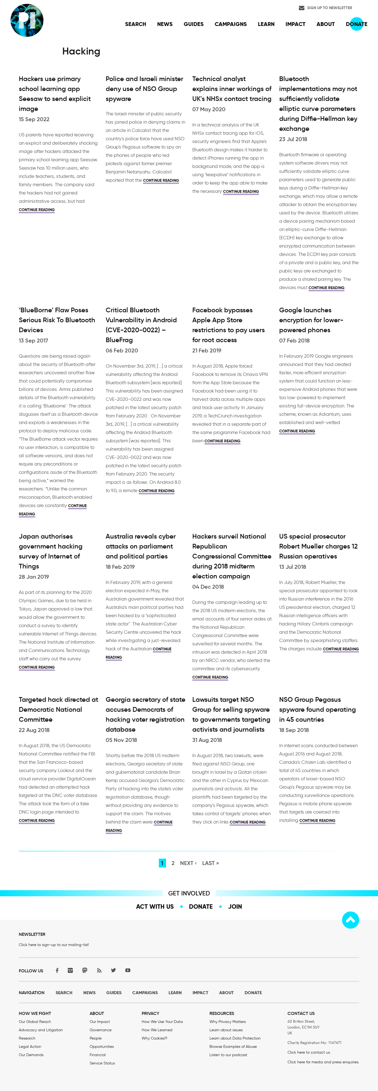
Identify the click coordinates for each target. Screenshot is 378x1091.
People (96, 1038)
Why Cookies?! (154, 1038)
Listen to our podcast (228, 1055)
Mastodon (84, 970)
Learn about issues (226, 1030)
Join (235, 906)
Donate (201, 906)
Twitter (113, 970)
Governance (101, 1030)
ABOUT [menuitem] (326, 24)
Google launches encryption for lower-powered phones (311, 320)
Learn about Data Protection (235, 1038)
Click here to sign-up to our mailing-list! (54, 944)
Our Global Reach (35, 1021)
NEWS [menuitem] (165, 24)
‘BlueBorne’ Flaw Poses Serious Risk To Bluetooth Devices (57, 320)
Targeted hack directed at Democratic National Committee (58, 709)
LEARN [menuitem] (266, 24)
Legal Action (30, 1046)
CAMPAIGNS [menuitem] (231, 24)
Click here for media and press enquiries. (323, 1062)
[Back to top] (350, 920)
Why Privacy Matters (227, 1021)
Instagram (70, 970)
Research (27, 1038)
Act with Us (155, 906)
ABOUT (226, 993)
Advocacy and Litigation (41, 1030)
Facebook (55, 970)
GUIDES (113, 993)
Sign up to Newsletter (329, 7)
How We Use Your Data (162, 1021)
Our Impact (100, 1021)
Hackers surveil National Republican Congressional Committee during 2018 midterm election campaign (231, 556)
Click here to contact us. (309, 1052)
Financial (98, 1055)
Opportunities (102, 1046)
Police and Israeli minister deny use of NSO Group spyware (144, 89)
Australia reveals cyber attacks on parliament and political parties (141, 546)
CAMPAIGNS (145, 993)
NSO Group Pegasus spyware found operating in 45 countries (317, 709)
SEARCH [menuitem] (135, 24)
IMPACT (200, 993)
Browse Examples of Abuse (233, 1046)
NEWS (89, 993)
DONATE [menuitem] (356, 24)
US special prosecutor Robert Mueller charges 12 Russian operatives (318, 546)
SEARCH (64, 993)
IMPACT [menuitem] (295, 24)
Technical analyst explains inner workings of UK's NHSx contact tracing (231, 89)
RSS (99, 970)
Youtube (127, 970)
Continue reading (37, 209)
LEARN (175, 993)
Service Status (102, 1063)
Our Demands (31, 1055)
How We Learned (157, 1030)
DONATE (253, 993)
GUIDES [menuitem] (194, 24)
